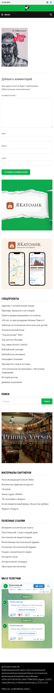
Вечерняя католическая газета (17, 527)
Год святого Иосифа (12, 339)
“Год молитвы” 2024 (12, 334)
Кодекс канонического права (16, 551)
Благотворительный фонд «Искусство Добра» (25, 503)
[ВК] (47, 2)
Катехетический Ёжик (13, 329)
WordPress (18, 688)
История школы (10, 377)
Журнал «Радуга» (10, 508)
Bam (27, 688)
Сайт (4, 158)
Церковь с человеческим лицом (18, 305)
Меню (7, 14)
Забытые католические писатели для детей (24, 325)
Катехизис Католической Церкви (19, 546)
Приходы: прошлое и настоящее (18, 310)
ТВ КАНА (6, 489)
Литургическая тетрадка (14, 561)
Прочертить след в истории (16, 363)
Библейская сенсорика (13, 354)
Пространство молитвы (14, 566)
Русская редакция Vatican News (18, 479)
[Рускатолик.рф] (27, 7)
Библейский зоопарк (12, 349)
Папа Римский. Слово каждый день (20, 532)
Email (5, 146)
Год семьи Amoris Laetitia (14, 344)
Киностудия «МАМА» (12, 494)
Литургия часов (10, 556)
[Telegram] (50, 2)
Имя (4, 133)
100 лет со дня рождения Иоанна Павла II (23, 320)
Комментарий (9, 95)
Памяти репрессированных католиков (21, 315)
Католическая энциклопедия (17, 537)
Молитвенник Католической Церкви (20, 542)
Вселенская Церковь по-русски (17, 484)
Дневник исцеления (12, 382)
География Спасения (12, 359)
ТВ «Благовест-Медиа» (13, 499)
